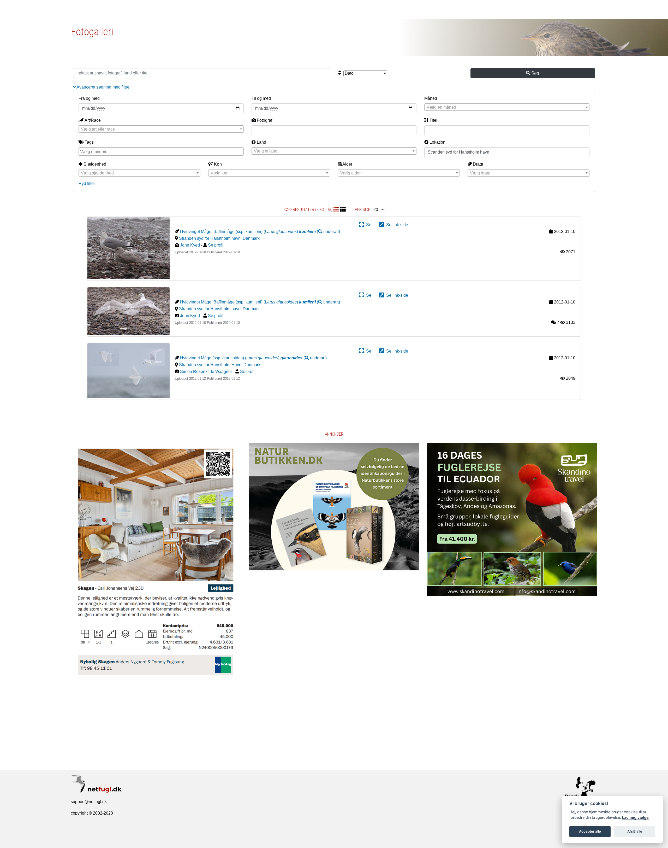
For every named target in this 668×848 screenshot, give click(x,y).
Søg (534, 73)
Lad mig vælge (635, 817)
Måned (430, 98)
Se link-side (396, 225)
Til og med (261, 98)
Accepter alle (590, 831)
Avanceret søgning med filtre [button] (102, 87)
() (319, 231)
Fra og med (89, 98)
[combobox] (506, 107)
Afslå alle (634, 831)
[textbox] (507, 107)
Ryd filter (87, 183)
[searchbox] (161, 151)
